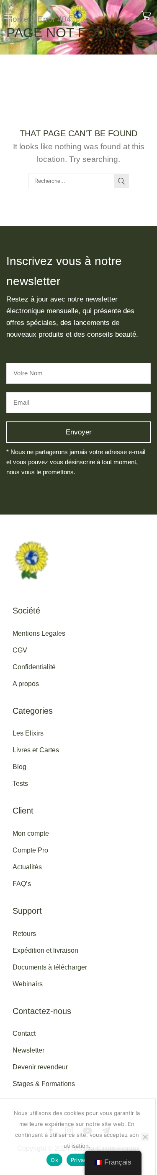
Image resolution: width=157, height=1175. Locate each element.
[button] (8, 15)
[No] (145, 1137)
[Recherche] (121, 181)
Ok (54, 1160)
